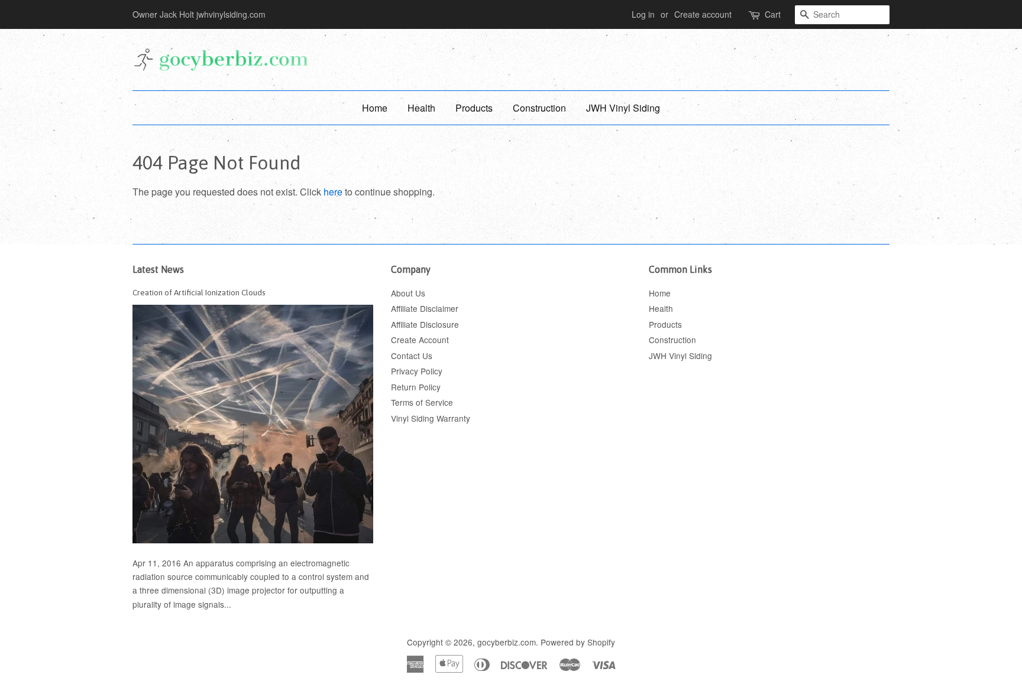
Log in (643, 14)
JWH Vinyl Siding (623, 108)
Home (374, 108)
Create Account (420, 340)
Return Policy (416, 387)
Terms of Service (422, 402)
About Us (408, 293)
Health (421, 108)
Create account (703, 14)
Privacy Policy (416, 371)
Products (474, 108)
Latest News (158, 269)
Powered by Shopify (578, 642)
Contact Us (411, 355)
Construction (539, 108)
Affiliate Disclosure (425, 324)
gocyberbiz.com (506, 642)
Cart (773, 14)
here (333, 191)
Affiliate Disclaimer (424, 308)
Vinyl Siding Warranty (430, 418)
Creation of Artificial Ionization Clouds (199, 292)
